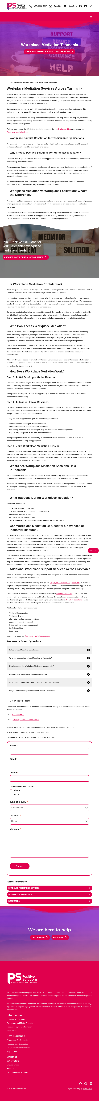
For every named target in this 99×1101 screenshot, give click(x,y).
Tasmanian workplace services (37, 636)
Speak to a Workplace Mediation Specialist (47, 52)
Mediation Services (21, 82)
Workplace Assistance (20, 894)
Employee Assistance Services (23, 888)
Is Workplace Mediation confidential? (24, 650)
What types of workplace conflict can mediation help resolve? (34, 682)
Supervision (13, 631)
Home (9, 82)
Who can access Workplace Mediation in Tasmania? (30, 658)
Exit (91, 550)
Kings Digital (87, 1089)
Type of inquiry (19, 802)
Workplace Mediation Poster (18, 132)
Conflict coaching (16, 628)
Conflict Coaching (64, 594)
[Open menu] (90, 16)
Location (15, 815)
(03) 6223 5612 (40, 6)
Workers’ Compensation (18, 613)
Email (13, 759)
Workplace (16, 616)
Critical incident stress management (23, 625)
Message (15, 829)
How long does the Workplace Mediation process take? (31, 666)
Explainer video (64, 129)
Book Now (73, 6)
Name (14, 745)
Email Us (57, 6)
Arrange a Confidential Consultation (23, 257)
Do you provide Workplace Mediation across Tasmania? (32, 690)
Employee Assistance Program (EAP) (65, 583)
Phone (14, 772)
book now (58, 937)
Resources (14, 901)
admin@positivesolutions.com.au (26, 720)
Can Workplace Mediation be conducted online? (28, 674)
